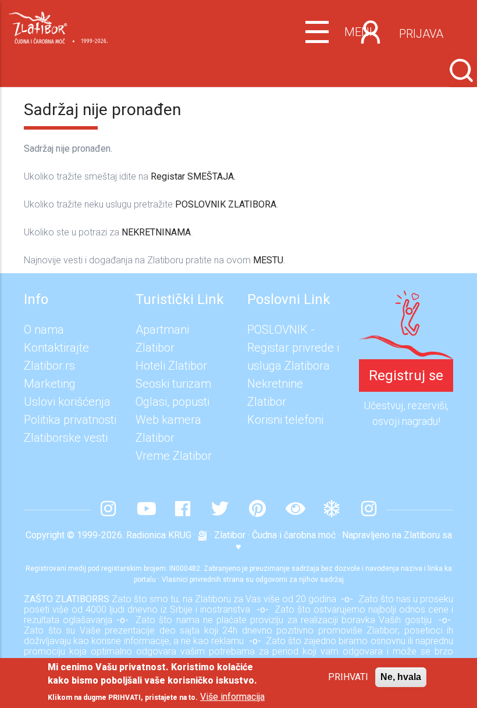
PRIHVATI (348, 676)
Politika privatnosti (70, 420)
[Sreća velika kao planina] (406, 299)
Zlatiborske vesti (66, 438)
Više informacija (232, 696)
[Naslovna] (58, 24)
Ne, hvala (400, 677)
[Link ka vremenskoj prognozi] (331, 510)
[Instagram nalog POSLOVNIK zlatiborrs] (369, 510)
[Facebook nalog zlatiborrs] (182, 510)
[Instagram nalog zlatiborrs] (108, 510)
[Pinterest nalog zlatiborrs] (257, 510)
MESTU (268, 260)
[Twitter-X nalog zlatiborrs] (220, 510)
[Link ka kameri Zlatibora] (294, 510)
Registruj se (406, 375)
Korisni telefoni (285, 420)
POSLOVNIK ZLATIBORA (225, 204)
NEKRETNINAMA (156, 232)
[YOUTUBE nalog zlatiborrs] (145, 510)
